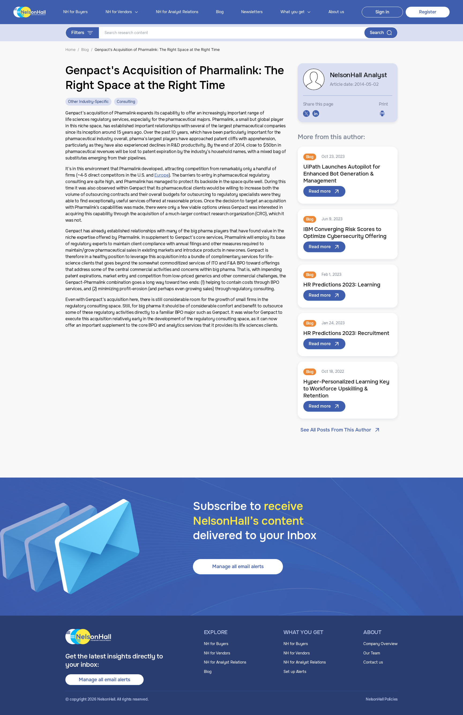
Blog (219, 11)
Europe (161, 175)
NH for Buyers (75, 11)
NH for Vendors (217, 653)
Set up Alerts (294, 671)
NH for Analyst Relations (177, 11)
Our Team (371, 653)
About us (336, 11)
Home (70, 49)
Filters (77, 32)
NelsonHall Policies (382, 699)
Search (377, 32)
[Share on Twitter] (306, 113)
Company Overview (380, 643)
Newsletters (252, 11)
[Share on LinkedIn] (315, 113)
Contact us (373, 662)
